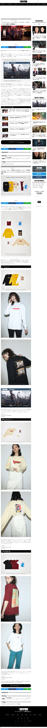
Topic (12, 20)
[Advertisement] (23, 11)
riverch (28, 724)
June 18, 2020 (18, 80)
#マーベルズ (37, 183)
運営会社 (24, 722)
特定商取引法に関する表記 (29, 721)
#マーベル (42, 183)
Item (38, 4)
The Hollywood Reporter (13, 85)
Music (16, 4)
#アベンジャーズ (35, 185)
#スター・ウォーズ (35, 187)
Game (22, 4)
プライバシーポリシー (18, 721)
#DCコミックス (41, 185)
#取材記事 (41, 187)
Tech (33, 4)
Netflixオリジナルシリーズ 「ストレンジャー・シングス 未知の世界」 (16, 142)
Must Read (3, 4)
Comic (27, 4)
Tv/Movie (15, 20)
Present (44, 4)
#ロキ (33, 183)
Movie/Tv (10, 4)
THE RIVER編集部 (10, 157)
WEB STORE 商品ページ (15, 685)
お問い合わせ (22, 721)
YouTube (40, 714)
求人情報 (26, 722)
